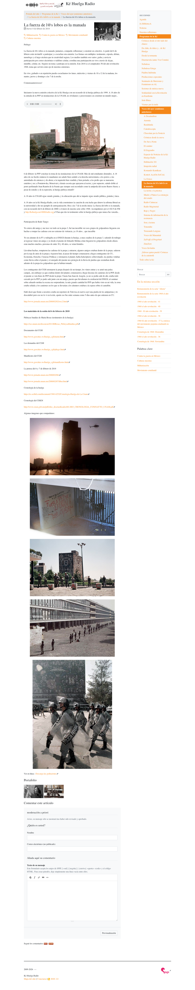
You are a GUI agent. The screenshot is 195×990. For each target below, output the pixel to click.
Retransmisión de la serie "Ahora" (151, 288)
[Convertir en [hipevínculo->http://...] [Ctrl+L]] (39, 877)
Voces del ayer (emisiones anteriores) (76, 13)
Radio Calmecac (151, 202)
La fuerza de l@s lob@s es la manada (44, 17)
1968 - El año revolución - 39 (149, 311)
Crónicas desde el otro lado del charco (154, 42)
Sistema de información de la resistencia (156, 217)
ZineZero (148, 243)
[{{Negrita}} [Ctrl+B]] (30, 877)
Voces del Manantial (152, 235)
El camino (148, 145)
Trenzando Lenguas (152, 231)
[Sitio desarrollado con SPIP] (166, 970)
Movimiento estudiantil (78, 34)
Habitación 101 (150, 161)
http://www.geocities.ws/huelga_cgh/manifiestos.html (46, 362)
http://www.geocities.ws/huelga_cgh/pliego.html (44, 349)
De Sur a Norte (150, 141)
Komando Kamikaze (152, 170)
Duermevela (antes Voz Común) (155, 59)
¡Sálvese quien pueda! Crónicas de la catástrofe (155, 254)
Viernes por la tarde (150, 104)
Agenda (143, 19)
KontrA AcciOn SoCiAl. (154, 174)
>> (168, 274)
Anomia (147, 120)
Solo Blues (146, 100)
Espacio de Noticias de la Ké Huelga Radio (156, 156)
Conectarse (41, 978)
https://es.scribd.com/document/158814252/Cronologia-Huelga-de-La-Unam (56, 394)
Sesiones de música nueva (152, 88)
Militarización (32, 34)
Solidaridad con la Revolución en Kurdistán (154, 94)
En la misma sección (148, 281)
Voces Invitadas (148, 248)
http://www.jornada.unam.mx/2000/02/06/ (41, 374)
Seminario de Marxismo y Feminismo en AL (152, 83)
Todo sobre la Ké (147, 259)
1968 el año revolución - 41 (148, 301)
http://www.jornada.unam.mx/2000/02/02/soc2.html (45, 301)
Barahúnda (148, 124)
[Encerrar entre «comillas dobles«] (47, 877)
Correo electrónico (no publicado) (41, 844)
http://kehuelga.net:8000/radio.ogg (39, 212)
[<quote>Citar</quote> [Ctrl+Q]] (43, 877)
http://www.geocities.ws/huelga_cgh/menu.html (44, 336)
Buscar (140, 269)
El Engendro (149, 150)
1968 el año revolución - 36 (148, 336)
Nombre (30, 832)
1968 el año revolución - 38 (148, 315)
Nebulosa (146, 64)
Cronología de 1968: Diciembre (150, 331)
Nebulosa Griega (149, 68)
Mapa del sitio (30, 978)
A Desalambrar (150, 116)
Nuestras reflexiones (148, 32)
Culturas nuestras (33, 38)
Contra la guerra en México (53, 34)
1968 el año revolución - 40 (148, 306)
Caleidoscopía (150, 128)
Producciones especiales (152, 76)
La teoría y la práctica (153, 190)
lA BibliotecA (145, 23)
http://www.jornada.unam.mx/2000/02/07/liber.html (45, 381)
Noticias (143, 27)
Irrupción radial (150, 166)
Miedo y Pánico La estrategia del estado (156, 196)
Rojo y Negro (149, 210)
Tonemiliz (148, 226)
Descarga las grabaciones (46, 773)
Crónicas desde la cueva (154, 137)
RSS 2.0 (54, 978)
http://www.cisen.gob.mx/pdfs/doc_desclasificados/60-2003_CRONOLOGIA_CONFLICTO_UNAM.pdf (68, 406)
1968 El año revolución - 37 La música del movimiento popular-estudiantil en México (153, 323)
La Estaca (148, 178)
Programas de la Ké (50, 13)
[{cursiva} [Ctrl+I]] (34, 877)
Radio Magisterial (151, 206)
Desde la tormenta (149, 55)
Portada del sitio (32, 13)
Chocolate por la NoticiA (154, 133)
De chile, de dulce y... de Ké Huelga (153, 50)
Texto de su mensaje (36, 865)
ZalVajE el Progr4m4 (153, 239)
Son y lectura (149, 222)
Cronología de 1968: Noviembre (150, 341)
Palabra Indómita (149, 72)
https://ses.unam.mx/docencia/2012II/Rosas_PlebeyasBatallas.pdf (51, 323)
